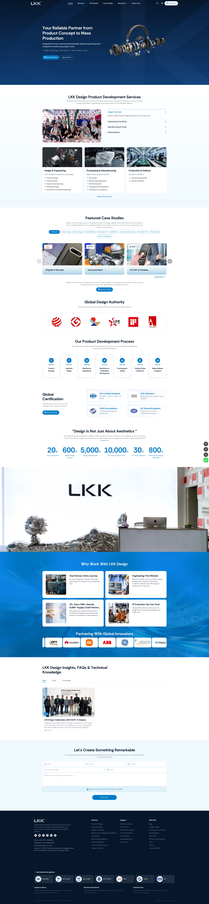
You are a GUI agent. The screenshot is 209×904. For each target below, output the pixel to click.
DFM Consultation (126, 833)
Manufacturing (154, 833)
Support (123, 820)
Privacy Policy (160, 900)
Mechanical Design (53, 187)
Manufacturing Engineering (97, 181)
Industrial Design (52, 181)
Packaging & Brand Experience (99, 187)
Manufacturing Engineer (99, 839)
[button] (169, 261)
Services (81, 3)
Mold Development (95, 184)
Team (151, 842)
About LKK (136, 3)
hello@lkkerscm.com (43, 845)
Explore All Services (103, 197)
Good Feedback (154, 848)
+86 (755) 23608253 (44, 840)
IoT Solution (94, 3)
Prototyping (93, 178)
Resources (122, 3)
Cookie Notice (170, 900)
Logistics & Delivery (137, 181)
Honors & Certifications (157, 839)
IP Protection (124, 827)
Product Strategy (52, 178)
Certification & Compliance (98, 190)
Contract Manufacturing (139, 178)
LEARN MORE (158, 277)
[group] (104, 42)
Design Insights (154, 827)
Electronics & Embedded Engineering (59, 190)
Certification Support (127, 830)
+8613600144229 (44, 843)
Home (70, 3)
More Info (152, 820)
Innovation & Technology (157, 830)
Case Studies (108, 3)
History (151, 845)
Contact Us (172, 3)
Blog (150, 824)
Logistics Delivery (97, 848)
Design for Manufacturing (55, 184)
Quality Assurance (126, 824)
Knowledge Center (126, 839)
